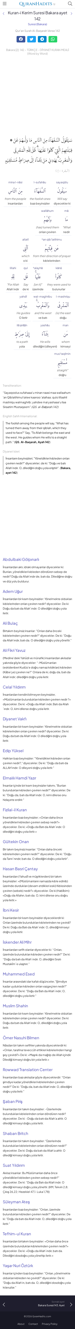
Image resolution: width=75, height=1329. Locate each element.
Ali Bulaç (10, 623)
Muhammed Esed (19, 973)
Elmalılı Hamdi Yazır (19, 777)
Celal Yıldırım (14, 686)
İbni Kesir (11, 910)
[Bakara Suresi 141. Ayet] (3, 13)
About (20, 1323)
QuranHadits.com (41, 1316)
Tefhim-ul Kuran (17, 1233)
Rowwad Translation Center (27, 1069)
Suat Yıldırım (14, 1165)
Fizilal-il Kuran (15, 809)
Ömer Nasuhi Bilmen (21, 1037)
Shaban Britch (15, 1133)
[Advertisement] (37, 95)
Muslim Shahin (15, 1005)
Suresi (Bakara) (37, 24)
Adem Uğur (13, 591)
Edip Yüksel (13, 750)
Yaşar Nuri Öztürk (18, 1265)
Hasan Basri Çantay (20, 868)
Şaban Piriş (12, 1101)
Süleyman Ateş (16, 1201)
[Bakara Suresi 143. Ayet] (71, 13)
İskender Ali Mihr (17, 942)
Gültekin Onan (16, 841)
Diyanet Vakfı (15, 718)
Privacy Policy (50, 1323)
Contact (33, 1323)
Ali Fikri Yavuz (14, 650)
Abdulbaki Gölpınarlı (21, 559)
